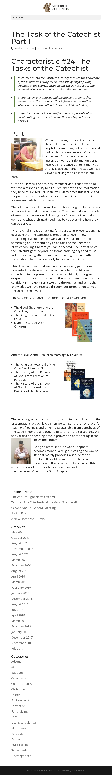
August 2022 (19, 554)
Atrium (16, 667)
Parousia (17, 734)
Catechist (18, 48)
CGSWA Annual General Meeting (33, 508)
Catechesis (42, 48)
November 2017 (22, 643)
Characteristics (55, 48)
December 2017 (22, 637)
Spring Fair (18, 513)
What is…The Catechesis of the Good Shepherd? (44, 502)
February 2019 (21, 587)
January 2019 (20, 593)
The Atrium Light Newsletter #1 (33, 497)
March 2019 (19, 582)
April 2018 (18, 615)
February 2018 (21, 626)
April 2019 (18, 576)
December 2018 (22, 599)
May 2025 (17, 532)
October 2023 (20, 538)
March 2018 (19, 621)
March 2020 (19, 560)
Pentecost (18, 739)
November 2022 (22, 549)
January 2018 (20, 632)
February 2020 (21, 565)
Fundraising (19, 711)
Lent (14, 717)
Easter (15, 695)
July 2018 (17, 610)
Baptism (17, 673)
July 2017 (17, 649)
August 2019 (19, 571)
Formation (18, 706)
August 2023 (19, 543)
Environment (20, 700)
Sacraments (19, 750)
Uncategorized (21, 756)
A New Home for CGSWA (28, 519)
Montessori (19, 728)
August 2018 (19, 604)
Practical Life (20, 745)
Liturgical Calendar (24, 723)
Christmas (18, 689)
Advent (16, 661)
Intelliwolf (80, 770)
